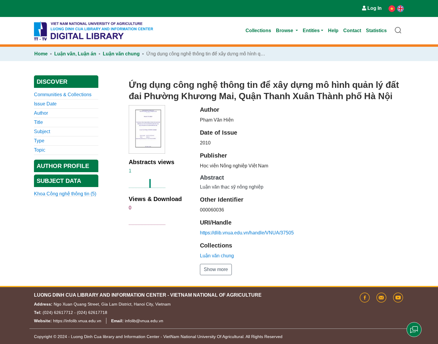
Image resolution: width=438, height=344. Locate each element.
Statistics (376, 30)
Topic (39, 149)
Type (39, 140)
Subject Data (59, 181)
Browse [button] (285, 30)
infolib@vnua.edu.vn (144, 320)
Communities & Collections (62, 94)
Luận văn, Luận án (75, 53)
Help (333, 30)
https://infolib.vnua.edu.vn (77, 320)
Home (41, 53)
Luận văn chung (121, 53)
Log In (374, 8)
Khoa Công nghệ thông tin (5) (65, 193)
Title (38, 122)
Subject (42, 131)
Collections (258, 30)
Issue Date (45, 103)
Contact (352, 30)
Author (41, 113)
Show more (216, 269)
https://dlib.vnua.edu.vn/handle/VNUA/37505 (247, 232)
